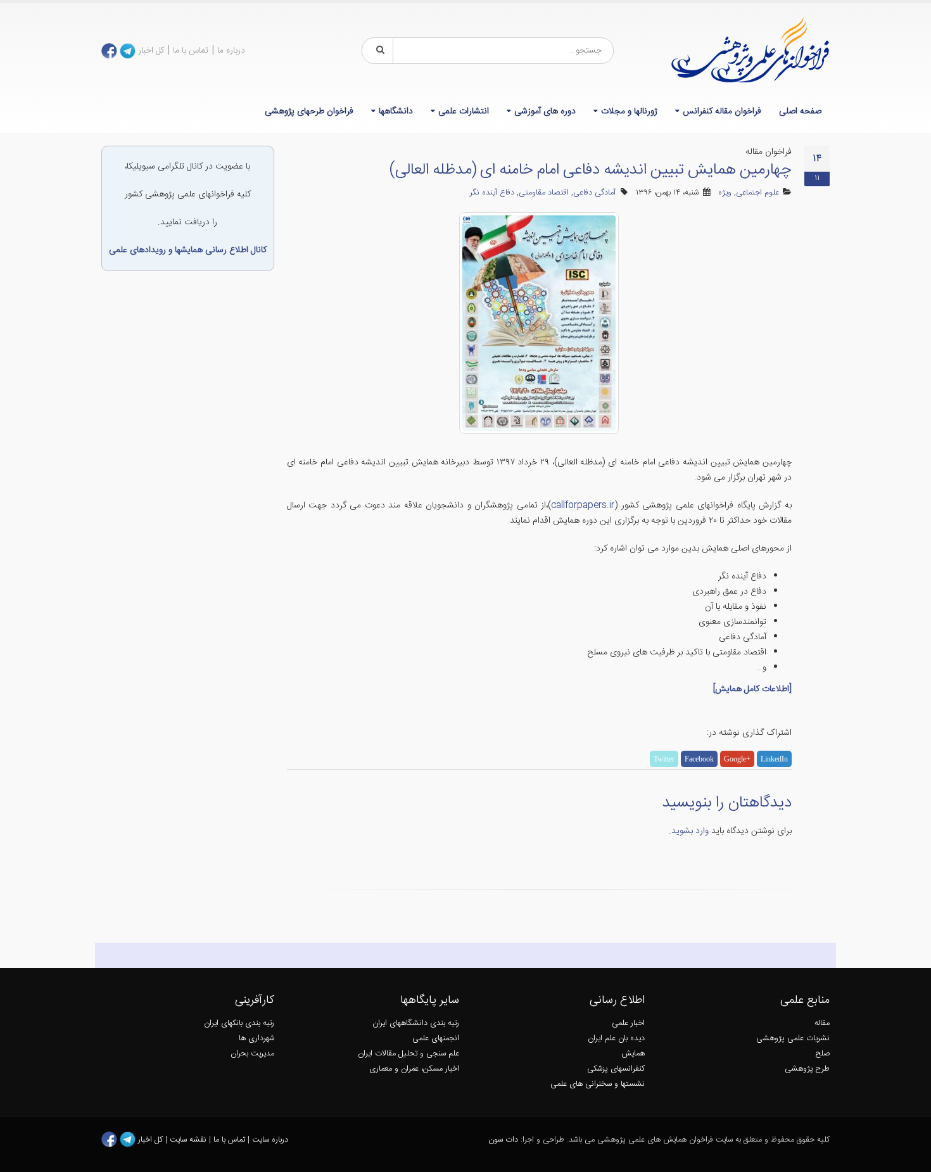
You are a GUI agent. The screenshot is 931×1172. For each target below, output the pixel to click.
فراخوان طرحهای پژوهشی (309, 111)
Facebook (699, 759)
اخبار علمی (628, 1023)
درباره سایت (270, 1140)
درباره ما (231, 51)
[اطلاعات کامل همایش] (752, 689)
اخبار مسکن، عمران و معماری (414, 1069)
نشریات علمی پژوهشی (793, 1038)
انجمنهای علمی (435, 1038)
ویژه (725, 193)
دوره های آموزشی (545, 111)
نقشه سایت (189, 1140)
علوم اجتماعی (757, 193)
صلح (823, 1054)
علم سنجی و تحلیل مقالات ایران (408, 1054)
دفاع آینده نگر (492, 193)
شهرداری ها (256, 1038)
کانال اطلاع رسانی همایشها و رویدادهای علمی (188, 250)
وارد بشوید (690, 831)
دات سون (503, 1140)
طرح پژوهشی (807, 1069)
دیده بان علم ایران (616, 1038)
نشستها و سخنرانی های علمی (597, 1084)
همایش (633, 1054)
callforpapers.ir (582, 505)
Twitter (664, 759)
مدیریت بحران (252, 1054)
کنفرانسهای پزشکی (616, 1069)
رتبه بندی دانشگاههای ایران (415, 1023)
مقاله (822, 1023)
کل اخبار (151, 51)
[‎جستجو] (378, 50)
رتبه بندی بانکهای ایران (239, 1023)
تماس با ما (190, 51)
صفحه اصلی (800, 111)
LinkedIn (774, 759)
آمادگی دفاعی (594, 193)
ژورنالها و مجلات (629, 111)
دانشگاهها (396, 111)
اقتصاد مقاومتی (544, 193)
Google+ (737, 759)
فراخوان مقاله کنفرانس (722, 111)
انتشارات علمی (463, 111)
